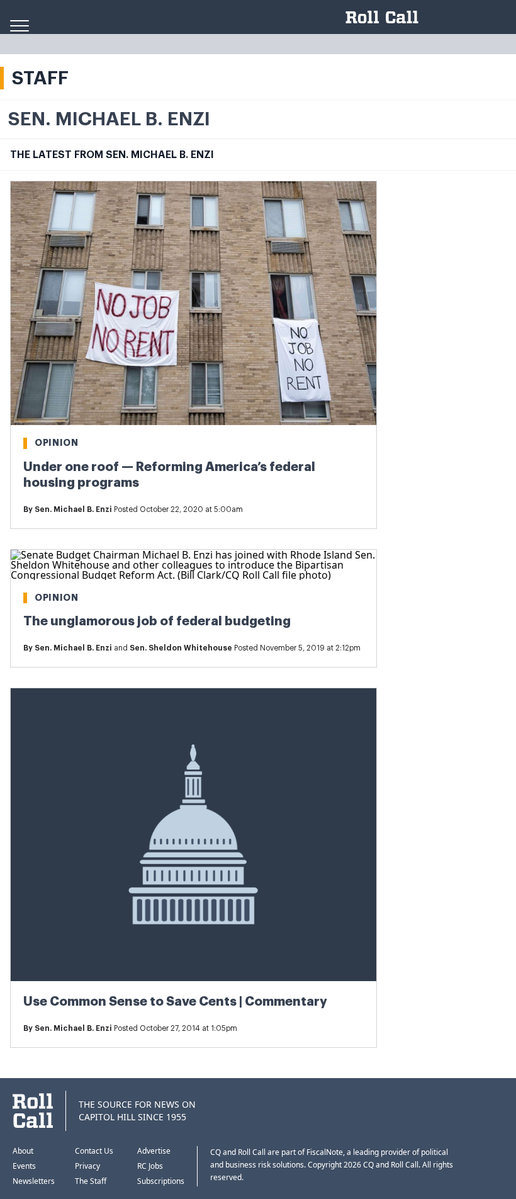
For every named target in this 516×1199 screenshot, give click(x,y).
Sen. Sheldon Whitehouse (181, 648)
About (23, 1150)
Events (24, 1166)
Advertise (154, 1150)
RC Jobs (150, 1166)
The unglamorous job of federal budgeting (157, 621)
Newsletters (34, 1181)
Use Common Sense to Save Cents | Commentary (175, 1001)
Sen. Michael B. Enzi (73, 509)
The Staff (90, 1181)
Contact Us (94, 1150)
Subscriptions (160, 1181)
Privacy (87, 1166)
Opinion (57, 442)
